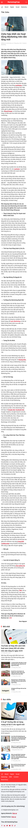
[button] (2, 2)
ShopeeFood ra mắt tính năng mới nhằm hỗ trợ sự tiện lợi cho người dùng (18, 681)
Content (16, 777)
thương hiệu (22, 359)
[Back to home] (14, 2)
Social (17, 7)
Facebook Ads (20, 410)
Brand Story (4, 779)
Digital (12, 7)
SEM (10, 777)
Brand (6, 7)
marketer (17, 169)
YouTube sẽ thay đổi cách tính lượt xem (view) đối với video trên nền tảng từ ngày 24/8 (13, 648)
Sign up (14, 813)
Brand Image (8, 111)
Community (8, 43)
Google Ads (11, 410)
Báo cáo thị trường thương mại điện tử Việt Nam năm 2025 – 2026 (18, 766)
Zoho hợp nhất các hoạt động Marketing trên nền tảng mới (14, 37)
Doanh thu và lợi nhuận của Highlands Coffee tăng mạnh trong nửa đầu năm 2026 (18, 672)
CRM (20, 590)
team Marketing (15, 321)
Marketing (24, 7)
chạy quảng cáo (20, 565)
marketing (18, 85)
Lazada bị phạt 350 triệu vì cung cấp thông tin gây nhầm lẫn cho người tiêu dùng (18, 664)
